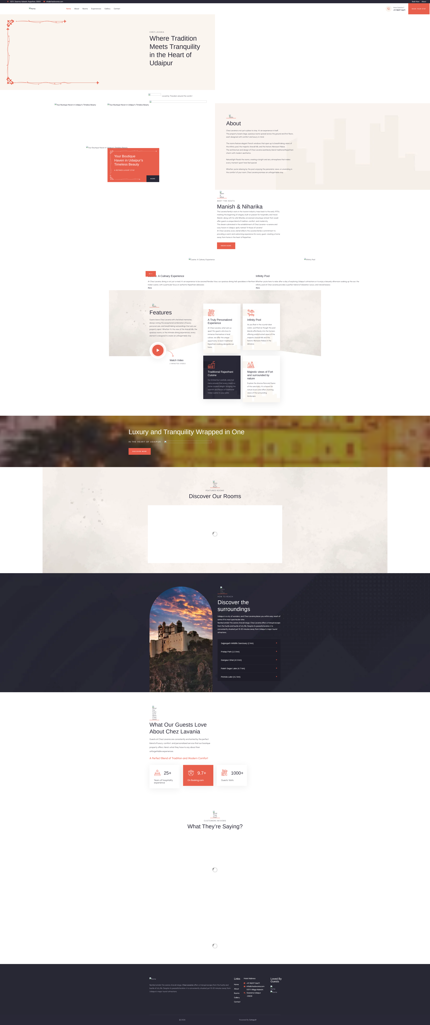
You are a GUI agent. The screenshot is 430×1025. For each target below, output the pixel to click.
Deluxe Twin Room (231, 539)
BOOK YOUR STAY (419, 9)
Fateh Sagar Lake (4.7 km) (233, 668)
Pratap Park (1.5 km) (230, 652)
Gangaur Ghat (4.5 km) (231, 660)
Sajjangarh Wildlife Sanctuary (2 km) (237, 643)
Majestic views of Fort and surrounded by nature (260, 375)
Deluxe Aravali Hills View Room (263, 542)
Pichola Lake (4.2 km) (230, 677)
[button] (249, 643)
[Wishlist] (179, 508)
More (152, 178)
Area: (157, 552)
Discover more (139, 451)
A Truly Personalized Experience (220, 321)
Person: (172, 552)
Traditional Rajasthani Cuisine (220, 373)
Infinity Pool (254, 319)
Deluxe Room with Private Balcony (197, 542)
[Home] (32, 8)
